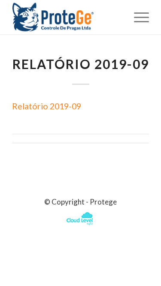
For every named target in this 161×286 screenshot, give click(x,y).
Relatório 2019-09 (80, 64)
